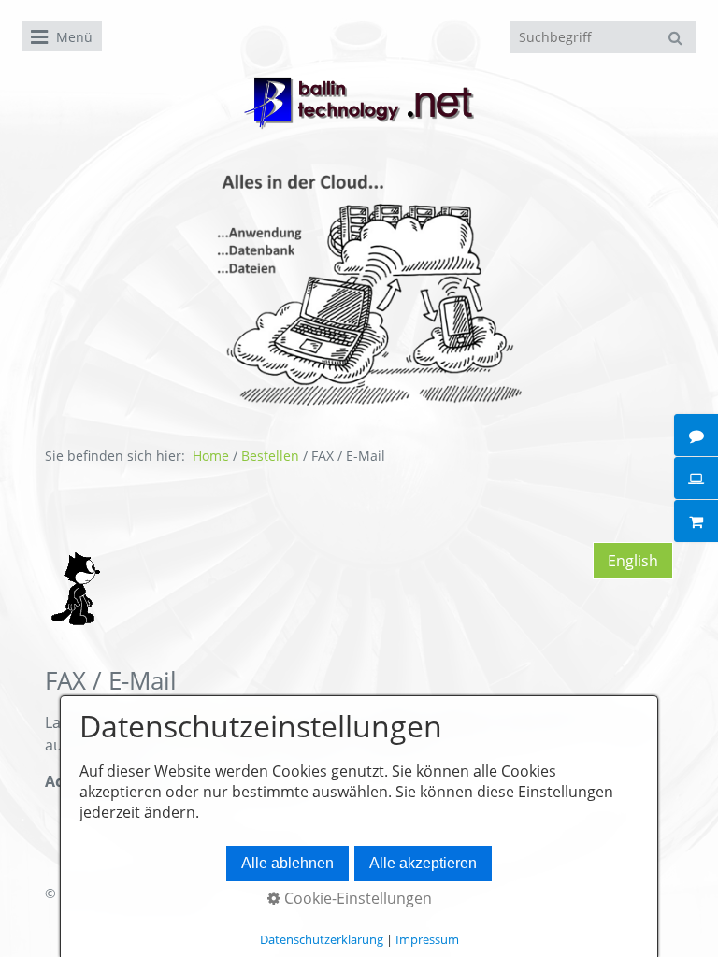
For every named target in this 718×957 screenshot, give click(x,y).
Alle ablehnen (287, 863)
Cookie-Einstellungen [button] (356, 898)
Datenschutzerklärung (321, 939)
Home (211, 455)
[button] (633, 560)
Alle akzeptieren (423, 863)
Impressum (427, 939)
